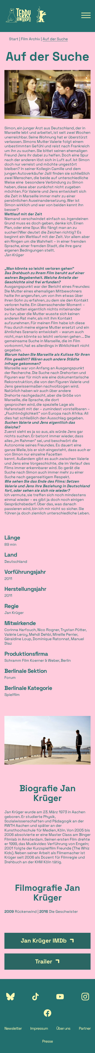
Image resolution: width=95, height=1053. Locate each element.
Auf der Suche (55, 38)
